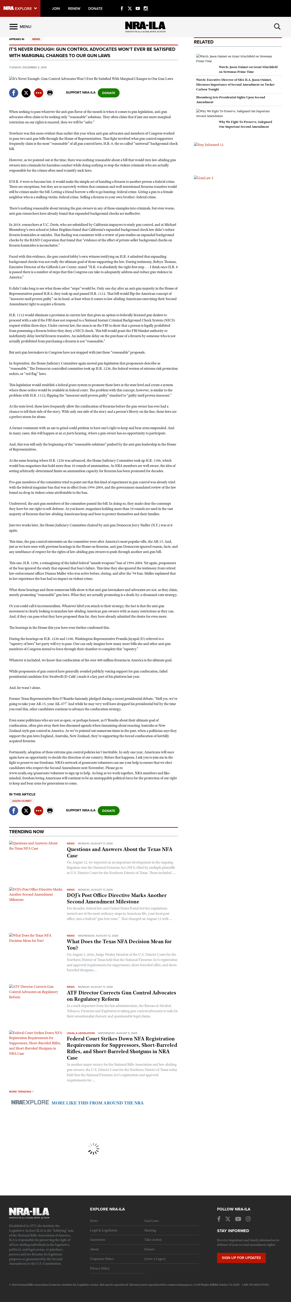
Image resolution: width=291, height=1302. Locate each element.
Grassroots (97, 1240)
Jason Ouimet (22, 801)
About (94, 1249)
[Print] (50, 96)
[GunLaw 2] (203, 178)
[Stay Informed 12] (208, 144)
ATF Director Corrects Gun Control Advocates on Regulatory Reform (121, 995)
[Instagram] (145, 3)
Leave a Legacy (155, 1259)
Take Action (153, 1240)
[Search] (277, 26)
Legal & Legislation (81, 1033)
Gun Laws (151, 1221)
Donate (149, 1249)
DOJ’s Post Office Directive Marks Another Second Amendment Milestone (117, 898)
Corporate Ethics (102, 1259)
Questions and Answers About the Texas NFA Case (119, 852)
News (36, 39)
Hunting (150, 1230)
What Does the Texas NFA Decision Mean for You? (119, 944)
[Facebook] (122, 3)
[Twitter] (130, 3)
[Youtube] (137, 3)
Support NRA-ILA (80, 92)
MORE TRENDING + (21, 1091)
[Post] (26, 90)
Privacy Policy (100, 1268)
